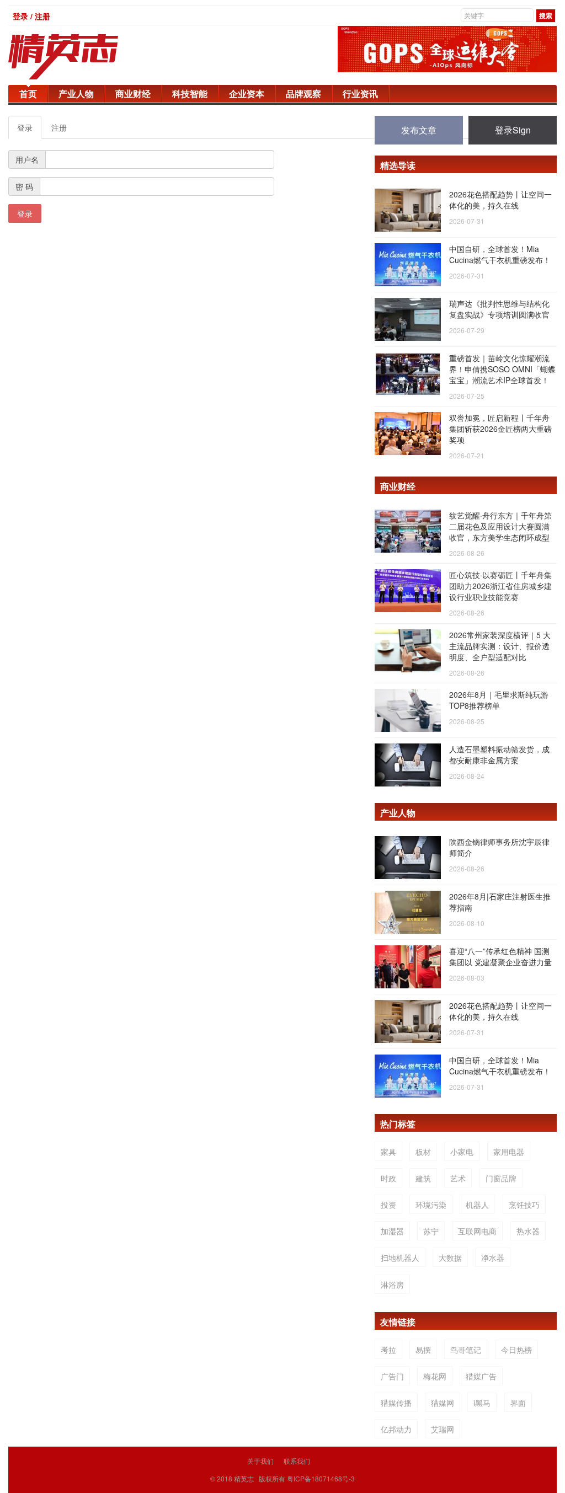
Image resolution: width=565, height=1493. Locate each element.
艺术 (458, 1178)
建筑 (423, 1178)
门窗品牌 (501, 1178)
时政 (388, 1178)
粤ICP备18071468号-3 (321, 1478)
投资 (388, 1204)
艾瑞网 (442, 1429)
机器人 (477, 1204)
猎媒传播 (396, 1402)
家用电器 (508, 1151)
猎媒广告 (481, 1376)
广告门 (392, 1376)
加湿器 (392, 1231)
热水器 (528, 1231)
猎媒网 (442, 1402)
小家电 (461, 1151)
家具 (388, 1151)
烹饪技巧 (524, 1204)
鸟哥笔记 (465, 1349)
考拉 (388, 1349)
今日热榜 (516, 1349)
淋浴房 (392, 1284)
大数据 (450, 1257)
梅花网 (434, 1376)
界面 (518, 1402)
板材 (423, 1151)
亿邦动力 (396, 1429)
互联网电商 (477, 1231)
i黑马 (482, 1402)
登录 (25, 127)
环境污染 (430, 1204)
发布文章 (418, 130)
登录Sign (513, 130)
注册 (59, 127)
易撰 (423, 1349)
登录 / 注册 (31, 16)
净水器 (492, 1257)
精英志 (244, 1478)
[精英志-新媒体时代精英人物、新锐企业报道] (85, 56)
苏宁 (431, 1231)
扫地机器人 (400, 1257)
